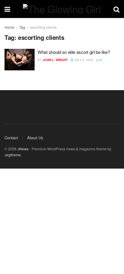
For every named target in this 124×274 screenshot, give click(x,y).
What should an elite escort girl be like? (74, 52)
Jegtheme (13, 154)
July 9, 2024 (83, 60)
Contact (11, 137)
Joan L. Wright (55, 60)
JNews (23, 148)
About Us (35, 137)
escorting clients (43, 27)
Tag (22, 27)
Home (9, 27)
